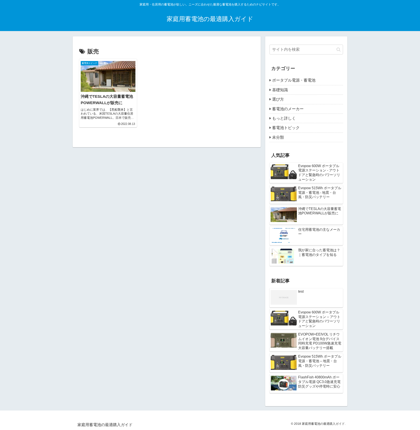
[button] (338, 49)
